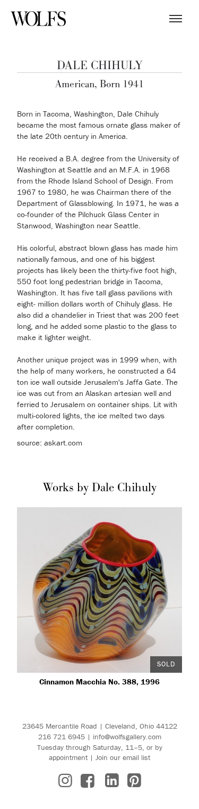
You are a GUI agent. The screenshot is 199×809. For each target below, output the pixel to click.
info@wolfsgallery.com (127, 736)
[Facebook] (87, 780)
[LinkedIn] (112, 780)
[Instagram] (65, 780)
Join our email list (123, 757)
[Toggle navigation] (175, 18)
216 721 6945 (61, 736)
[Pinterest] (134, 780)
